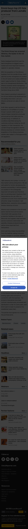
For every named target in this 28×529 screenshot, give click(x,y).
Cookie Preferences (14, 283)
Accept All (14, 287)
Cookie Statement (12, 278)
